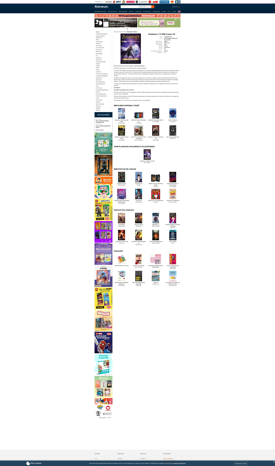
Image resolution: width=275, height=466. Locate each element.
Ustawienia (120, 458)
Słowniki (98, 102)
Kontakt (174, 11)
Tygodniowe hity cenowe (100, 11)
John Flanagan (167, 38)
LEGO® (97, 68)
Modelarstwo (99, 78)
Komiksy (98, 66)
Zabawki (98, 110)
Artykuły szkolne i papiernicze (100, 36)
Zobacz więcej (99, 130)
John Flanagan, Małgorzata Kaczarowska (134, 146)
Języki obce (99, 58)
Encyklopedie (99, 54)
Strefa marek (98, 2)
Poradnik (164, 11)
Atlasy (97, 39)
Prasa (97, 98)
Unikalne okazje (156, 11)
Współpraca (143, 458)
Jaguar (165, 41)
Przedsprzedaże (147, 11)
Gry (97, 56)
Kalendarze (99, 60)
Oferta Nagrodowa (100, 82)
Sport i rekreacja (100, 104)
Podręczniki (99, 88)
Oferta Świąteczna (100, 84)
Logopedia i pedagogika (101, 76)
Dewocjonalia (99, 41)
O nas (169, 11)
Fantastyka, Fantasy (124, 210)
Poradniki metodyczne (101, 96)
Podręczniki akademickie (102, 90)
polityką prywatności (179, 463)
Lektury (98, 70)
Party (97, 86)
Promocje (131, 11)
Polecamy (118, 251)
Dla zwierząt (99, 45)
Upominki (98, 108)
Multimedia (98, 80)
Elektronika (98, 51)
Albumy (98, 32)
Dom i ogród (99, 49)
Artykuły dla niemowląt (101, 34)
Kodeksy (98, 64)
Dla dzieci (98, 43)
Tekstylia (98, 106)
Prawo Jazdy (99, 100)
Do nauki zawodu (100, 47)
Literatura (98, 72)
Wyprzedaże (138, 11)
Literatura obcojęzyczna (102, 74)
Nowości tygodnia (123, 11)
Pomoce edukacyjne (101, 94)
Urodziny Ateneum (112, 11)
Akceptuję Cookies (241, 463)
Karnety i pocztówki (100, 62)
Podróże (98, 92)
